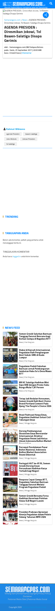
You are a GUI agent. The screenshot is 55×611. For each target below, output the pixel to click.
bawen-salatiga (31, 134)
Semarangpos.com (12, 19)
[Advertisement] (27, 87)
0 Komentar (27, 52)
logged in (17, 256)
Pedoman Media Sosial (37, 599)
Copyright (33, 593)
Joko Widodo (11, 139)
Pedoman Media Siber (17, 599)
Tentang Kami (10, 593)
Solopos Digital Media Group (34, 607)
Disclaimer (27, 596)
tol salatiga (10, 144)
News (24, 19)
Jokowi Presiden (28, 139)
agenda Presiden (13, 134)
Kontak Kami (22, 593)
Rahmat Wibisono (15, 129)
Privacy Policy (44, 593)
